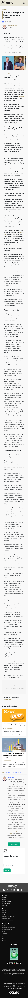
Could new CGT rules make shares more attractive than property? (13, 755)
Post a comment (14, 844)
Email (5, 862)
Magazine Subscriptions (14, 947)
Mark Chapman (7, 760)
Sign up (7, 870)
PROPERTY (5, 9)
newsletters (7, 699)
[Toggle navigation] (24, 3)
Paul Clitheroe (13, 25)
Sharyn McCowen (8, 728)
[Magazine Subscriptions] (14, 954)
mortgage (21, 96)
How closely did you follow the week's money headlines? (14, 725)
